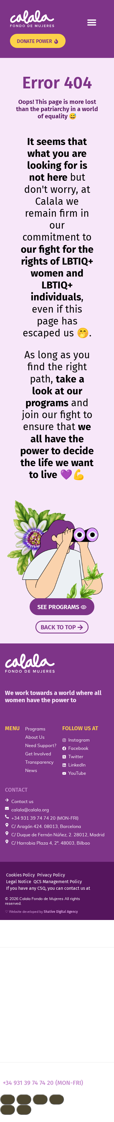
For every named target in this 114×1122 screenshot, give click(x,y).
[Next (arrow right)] (23, 1110)
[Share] (40, 1099)
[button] (92, 22)
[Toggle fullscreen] (23, 1099)
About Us (16, 977)
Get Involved (21, 1012)
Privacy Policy (51, 875)
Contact (16, 789)
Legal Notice (18, 881)
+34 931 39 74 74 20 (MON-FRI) (43, 1083)
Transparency (22, 1030)
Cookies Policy (20, 875)
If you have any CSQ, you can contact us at (48, 888)
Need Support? (25, 994)
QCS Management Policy (57, 881)
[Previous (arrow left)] (7, 1110)
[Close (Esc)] (56, 1099)
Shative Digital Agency (61, 912)
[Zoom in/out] (7, 1099)
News (11, 1047)
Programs (17, 959)
